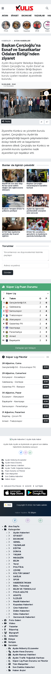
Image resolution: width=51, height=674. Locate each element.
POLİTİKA (18, 567)
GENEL (16, 542)
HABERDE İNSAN (22, 583)
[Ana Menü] (3, 8)
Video (11, 623)
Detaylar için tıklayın (25, 348)
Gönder (7, 272)
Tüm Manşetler (11, 474)
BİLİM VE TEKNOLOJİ (24, 589)
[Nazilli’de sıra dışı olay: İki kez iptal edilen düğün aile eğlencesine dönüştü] (13, 175)
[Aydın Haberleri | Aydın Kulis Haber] (24, 8)
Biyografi (13, 633)
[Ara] (47, 8)
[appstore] (14, 493)
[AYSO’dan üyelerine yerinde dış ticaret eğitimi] (13, 224)
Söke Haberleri (21, 614)
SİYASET (15, 16)
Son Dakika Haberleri (14, 476)
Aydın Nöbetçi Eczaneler (15, 460)
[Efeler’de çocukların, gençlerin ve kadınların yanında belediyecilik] (38, 224)
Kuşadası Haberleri (23, 605)
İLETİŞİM (39, 486)
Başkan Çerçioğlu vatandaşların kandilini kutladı (37, 186)
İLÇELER (17, 598)
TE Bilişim (32, 513)
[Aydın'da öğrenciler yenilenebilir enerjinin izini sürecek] (38, 201)
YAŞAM (17, 554)
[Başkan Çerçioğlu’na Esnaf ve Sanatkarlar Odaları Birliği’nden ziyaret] (25, 103)
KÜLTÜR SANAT (21, 573)
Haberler (6, 41)
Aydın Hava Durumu (13, 463)
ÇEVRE (16, 570)
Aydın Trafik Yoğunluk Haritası (17, 468)
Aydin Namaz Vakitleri (14, 465)
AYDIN (5, 16)
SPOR (16, 580)
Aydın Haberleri (22, 41)
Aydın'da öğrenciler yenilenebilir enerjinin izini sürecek (36, 211)
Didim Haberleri (21, 611)
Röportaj (13, 630)
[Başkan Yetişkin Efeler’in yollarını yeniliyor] (13, 201)
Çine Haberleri (20, 608)
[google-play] (37, 493)
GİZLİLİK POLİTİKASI (12, 486)
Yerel (16, 564)
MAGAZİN (18, 558)
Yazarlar (13, 627)
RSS (9, 505)
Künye (11, 639)
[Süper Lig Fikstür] (48, 357)
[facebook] (15, 520)
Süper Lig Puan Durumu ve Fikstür (30, 661)
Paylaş (7, 121)
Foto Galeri (14, 620)
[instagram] (28, 520)
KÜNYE (28, 486)
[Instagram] (26, 453)
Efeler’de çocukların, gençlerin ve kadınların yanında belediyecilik (37, 234)
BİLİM (16, 561)
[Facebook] (21, 453)
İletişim (12, 642)
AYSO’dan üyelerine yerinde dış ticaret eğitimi (11, 234)
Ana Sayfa (13, 526)
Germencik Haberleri (24, 617)
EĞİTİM (17, 548)
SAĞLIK (17, 576)
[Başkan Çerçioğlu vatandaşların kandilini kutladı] (38, 175)
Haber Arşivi (10, 479)
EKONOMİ (26, 16)
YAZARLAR (39, 16)
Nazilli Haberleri (21, 601)
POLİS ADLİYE (20, 592)
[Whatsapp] (30, 453)
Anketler (13, 636)
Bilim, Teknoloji (21, 586)
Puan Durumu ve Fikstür (15, 471)
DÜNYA (17, 551)
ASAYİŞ (17, 595)
